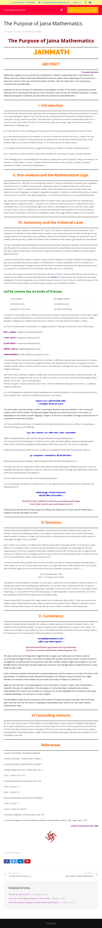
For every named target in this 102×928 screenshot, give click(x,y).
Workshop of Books (33, 31)
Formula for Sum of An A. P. (20, 894)
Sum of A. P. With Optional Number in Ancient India (29, 898)
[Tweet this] (14, 861)
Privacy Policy (51, 923)
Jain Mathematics (14, 852)
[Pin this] (27, 861)
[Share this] (7, 861)
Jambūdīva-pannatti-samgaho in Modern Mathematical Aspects (34, 902)
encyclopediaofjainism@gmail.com (55, 2)
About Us (77, 2)
